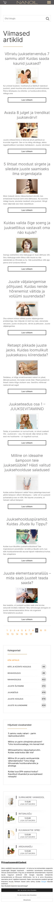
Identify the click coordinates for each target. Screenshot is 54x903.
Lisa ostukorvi (27, 804)
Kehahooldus (26, 673)
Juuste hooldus (26, 699)
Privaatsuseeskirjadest (13, 862)
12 (8, 634)
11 (45, 630)
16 (26, 634)
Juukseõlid (26, 692)
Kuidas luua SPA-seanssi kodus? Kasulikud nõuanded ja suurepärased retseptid (25, 774)
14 (17, 634)
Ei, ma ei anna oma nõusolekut (27, 895)
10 (41, 630)
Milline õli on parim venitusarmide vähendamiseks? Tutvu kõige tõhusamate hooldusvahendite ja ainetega (23, 762)
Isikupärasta (27, 900)
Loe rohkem (27, 100)
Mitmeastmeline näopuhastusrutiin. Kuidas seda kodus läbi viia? (24, 751)
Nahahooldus (26, 679)
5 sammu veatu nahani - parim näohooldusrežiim (22, 734)
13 (12, 634)
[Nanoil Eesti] (27, 2)
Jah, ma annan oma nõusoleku (27, 890)
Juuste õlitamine (26, 686)
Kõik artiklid (13, 660)
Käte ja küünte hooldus (26, 666)
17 (31, 634)
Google (43, 881)
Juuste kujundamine (26, 705)
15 (22, 634)
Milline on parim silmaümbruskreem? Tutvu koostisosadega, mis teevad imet (26, 742)
